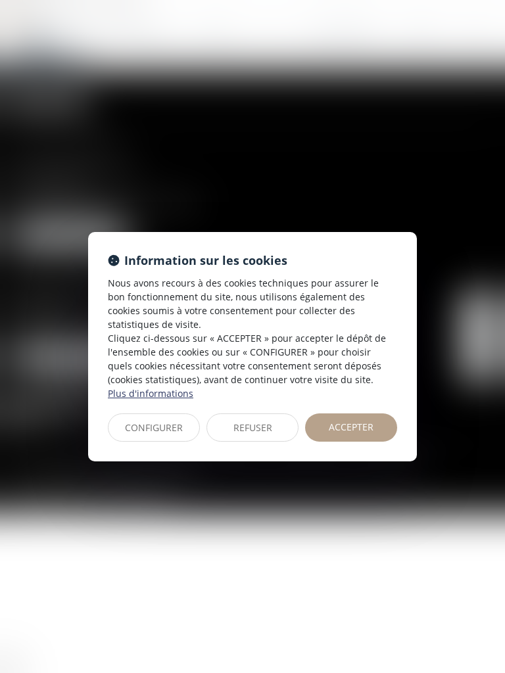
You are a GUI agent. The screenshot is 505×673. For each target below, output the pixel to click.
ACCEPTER (351, 427)
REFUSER (252, 427)
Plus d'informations (150, 393)
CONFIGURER (154, 427)
